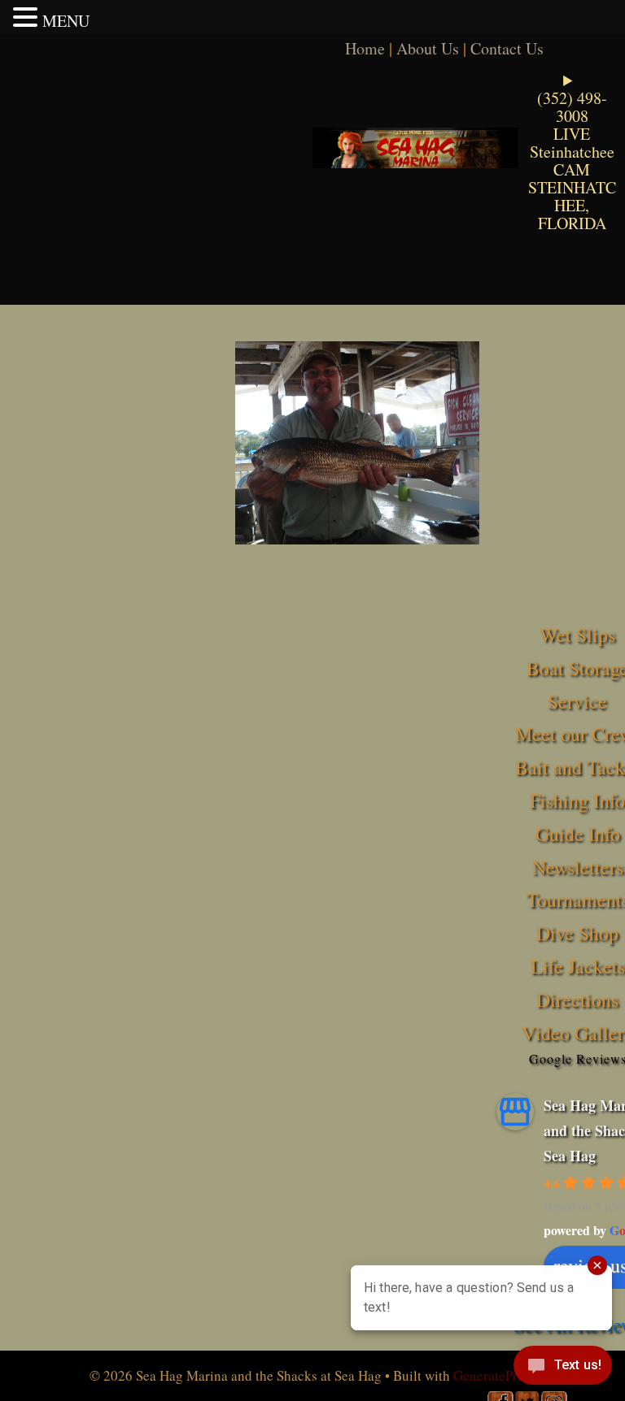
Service (577, 701)
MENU (66, 21)
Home (365, 48)
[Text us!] (562, 1368)
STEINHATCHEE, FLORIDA (572, 205)
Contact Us (507, 48)
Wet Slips (577, 635)
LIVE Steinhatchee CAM (572, 151)
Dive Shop (577, 933)
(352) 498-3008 (572, 107)
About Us (427, 48)
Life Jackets (578, 966)
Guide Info (577, 834)
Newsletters (577, 867)
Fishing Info (577, 800)
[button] (27, 17)
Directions (577, 1000)
